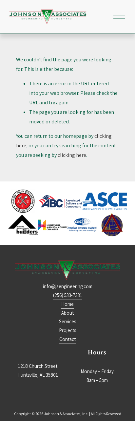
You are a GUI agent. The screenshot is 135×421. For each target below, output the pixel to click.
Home (67, 304)
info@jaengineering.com (67, 286)
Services (67, 321)
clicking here (72, 155)
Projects (67, 330)
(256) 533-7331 (67, 295)
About (67, 313)
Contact (67, 339)
